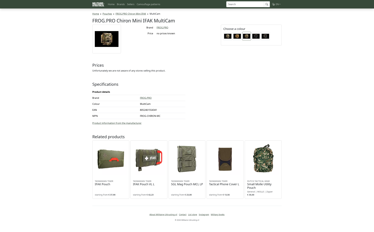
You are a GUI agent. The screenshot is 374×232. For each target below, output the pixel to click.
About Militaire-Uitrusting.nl (163, 214)
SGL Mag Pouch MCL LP (187, 183)
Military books (218, 214)
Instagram (204, 214)
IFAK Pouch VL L (143, 183)
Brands (121, 4)
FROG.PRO (162, 27)
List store (192, 214)
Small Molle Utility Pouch (259, 185)
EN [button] (277, 4)
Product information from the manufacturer (117, 123)
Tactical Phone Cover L (224, 183)
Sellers (130, 4)
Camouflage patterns (148, 4)
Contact (182, 214)
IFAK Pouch (104, 183)
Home (111, 4)
